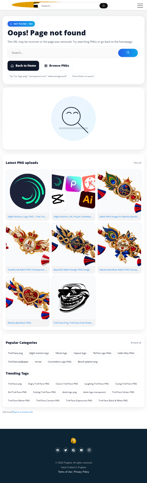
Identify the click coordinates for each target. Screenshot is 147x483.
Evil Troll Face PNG (17, 392)
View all (137, 162)
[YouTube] (81, 450)
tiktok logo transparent (94, 392)
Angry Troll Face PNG (38, 383)
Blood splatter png (88, 361)
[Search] (103, 5)
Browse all (136, 342)
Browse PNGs (59, 66)
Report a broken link (23, 411)
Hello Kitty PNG (126, 353)
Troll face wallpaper (18, 361)
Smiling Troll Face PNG (44, 392)
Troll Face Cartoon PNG (48, 400)
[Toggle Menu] (140, 5)
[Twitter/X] (66, 450)
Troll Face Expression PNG (79, 400)
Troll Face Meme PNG (19, 400)
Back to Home (26, 66)
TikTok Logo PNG (102, 353)
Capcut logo (80, 353)
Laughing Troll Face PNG (96, 383)
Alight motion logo (39, 353)
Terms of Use (65, 471)
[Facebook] (58, 450)
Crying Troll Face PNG (126, 383)
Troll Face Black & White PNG (113, 400)
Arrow (38, 361)
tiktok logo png (69, 392)
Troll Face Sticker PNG (123, 392)
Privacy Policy (81, 471)
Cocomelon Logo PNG (59, 361)
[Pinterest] (73, 450)
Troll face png (15, 383)
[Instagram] (89, 450)
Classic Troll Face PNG (67, 383)
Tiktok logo (61, 353)
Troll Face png (15, 353)
